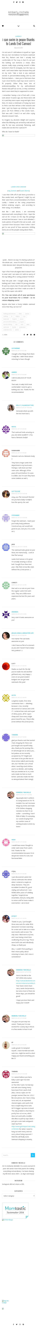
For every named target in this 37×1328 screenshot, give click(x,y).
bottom (14, 191)
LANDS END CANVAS (18, 187)
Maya (14, 427)
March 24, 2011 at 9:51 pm (23, 972)
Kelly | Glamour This (25, 405)
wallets (17, 330)
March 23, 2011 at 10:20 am (19, 493)
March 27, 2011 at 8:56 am (19, 1044)
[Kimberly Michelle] (18, 13)
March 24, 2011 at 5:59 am (19, 873)
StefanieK (15, 515)
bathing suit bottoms (9, 314)
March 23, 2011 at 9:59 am (19, 453)
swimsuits (6, 327)
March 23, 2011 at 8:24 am (19, 374)
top (9, 191)
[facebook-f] (13, 2)
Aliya (14, 695)
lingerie (14, 319)
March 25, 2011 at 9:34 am (19, 1018)
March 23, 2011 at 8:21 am (19, 350)
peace (21, 319)
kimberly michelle (23, 792)
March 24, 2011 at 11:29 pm (24, 794)
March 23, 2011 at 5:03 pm (19, 666)
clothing (5, 316)
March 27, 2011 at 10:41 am (19, 1074)
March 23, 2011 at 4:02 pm (19, 635)
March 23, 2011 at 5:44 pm (19, 697)
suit (16, 324)
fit (11, 316)
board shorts (24, 191)
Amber (14, 372)
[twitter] (17, 2)
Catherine (16, 348)
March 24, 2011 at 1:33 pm (19, 918)
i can (24, 316)
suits (22, 324)
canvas (27, 314)
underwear (22, 327)
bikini (20, 314)
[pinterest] (23, 2)
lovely (19, 36)
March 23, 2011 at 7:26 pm (19, 737)
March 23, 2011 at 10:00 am (24, 407)
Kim (5, 335)
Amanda (15, 612)
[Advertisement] (17, 1264)
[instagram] (20, 2)
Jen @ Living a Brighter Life (23, 633)
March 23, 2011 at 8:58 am (19, 429)
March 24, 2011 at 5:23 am (19, 842)
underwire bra (7, 330)
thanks (14, 327)
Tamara (15, 735)
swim (27, 324)
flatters (18, 316)
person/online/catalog (9, 322)
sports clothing (7, 324)
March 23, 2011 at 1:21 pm (19, 585)
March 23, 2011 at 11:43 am (19, 546)
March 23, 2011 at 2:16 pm (19, 614)
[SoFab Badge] (18, 1220)
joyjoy (14, 916)
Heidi (13, 840)
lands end (6, 319)
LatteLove (16, 491)
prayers (22, 322)
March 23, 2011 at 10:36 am (19, 517)
